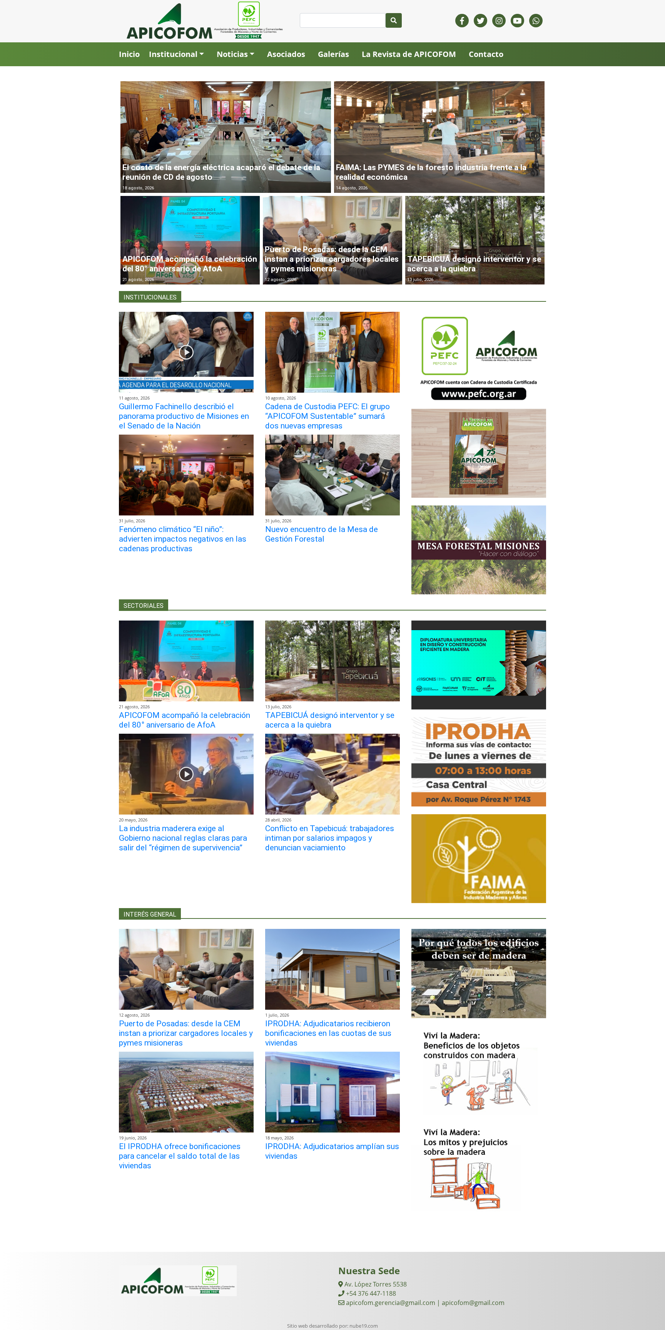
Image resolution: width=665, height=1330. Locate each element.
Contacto (486, 54)
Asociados (286, 54)
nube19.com (363, 1325)
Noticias (232, 54)
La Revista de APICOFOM (409, 54)
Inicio (129, 54)
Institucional (173, 54)
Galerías (333, 54)
